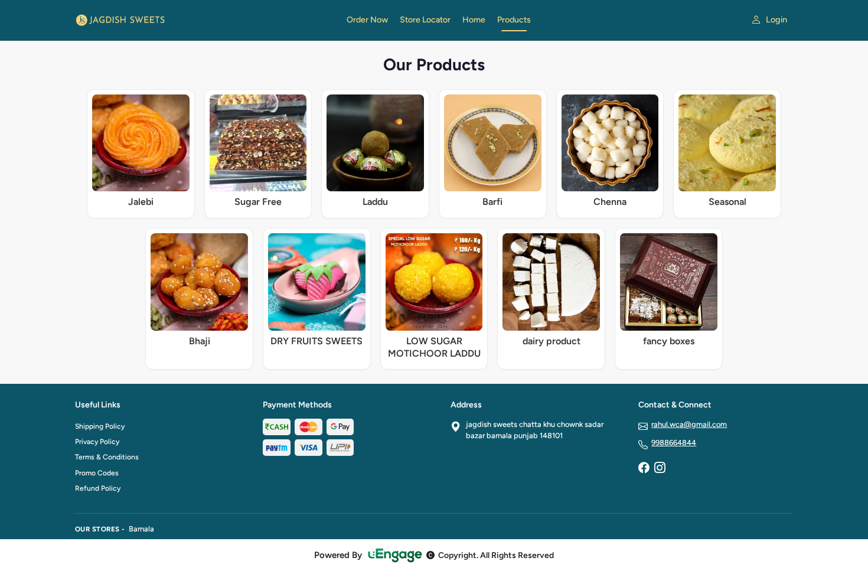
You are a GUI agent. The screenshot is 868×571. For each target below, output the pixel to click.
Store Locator (425, 20)
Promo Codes (97, 473)
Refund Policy (97, 488)
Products (514, 20)
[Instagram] (659, 469)
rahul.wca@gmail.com (689, 424)
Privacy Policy (97, 442)
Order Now (367, 20)
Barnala (141, 528)
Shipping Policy (100, 426)
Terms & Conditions (107, 457)
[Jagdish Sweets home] (203, 20)
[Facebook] (643, 469)
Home (473, 20)
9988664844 (673, 442)
